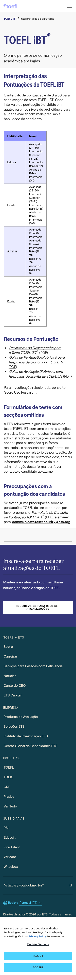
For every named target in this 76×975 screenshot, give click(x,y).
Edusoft (10, 837)
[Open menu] (70, 6)
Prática (9, 797)
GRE (7, 787)
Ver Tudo (10, 806)
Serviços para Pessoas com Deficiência (33, 666)
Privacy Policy (38, 936)
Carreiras (11, 656)
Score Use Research (19, 392)
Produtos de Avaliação (21, 717)
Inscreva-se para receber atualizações (38, 607)
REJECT (38, 955)
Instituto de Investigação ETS (26, 736)
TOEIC (8, 777)
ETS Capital (12, 695)
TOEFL (9, 767)
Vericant (10, 857)
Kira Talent (12, 847)
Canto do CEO (15, 686)
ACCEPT (38, 967)
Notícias (10, 676)
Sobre (8, 647)
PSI (6, 828)
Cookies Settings (38, 944)
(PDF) (35, 350)
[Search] (71, 885)
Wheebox (11, 867)
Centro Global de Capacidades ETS (30, 746)
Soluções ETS (14, 726)
